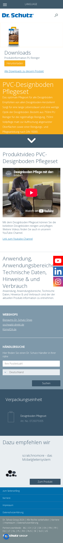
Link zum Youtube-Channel (18, 238)
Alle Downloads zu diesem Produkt (24, 71)
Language (31, 4)
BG (24, 527)
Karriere (6, 497)
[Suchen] (58, 15)
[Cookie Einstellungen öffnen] (6, 538)
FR (55, 527)
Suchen (46, 383)
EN (45, 527)
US (46, 530)
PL (19, 530)
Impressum (8, 505)
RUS (29, 530)
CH (29, 527)
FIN (50, 527)
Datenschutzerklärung (13, 512)
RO (23, 530)
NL (14, 530)
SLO (41, 530)
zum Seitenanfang (11, 490)
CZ (34, 527)
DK (39, 527)
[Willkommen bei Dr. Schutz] (19, 15)
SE (35, 530)
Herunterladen (15, 63)
